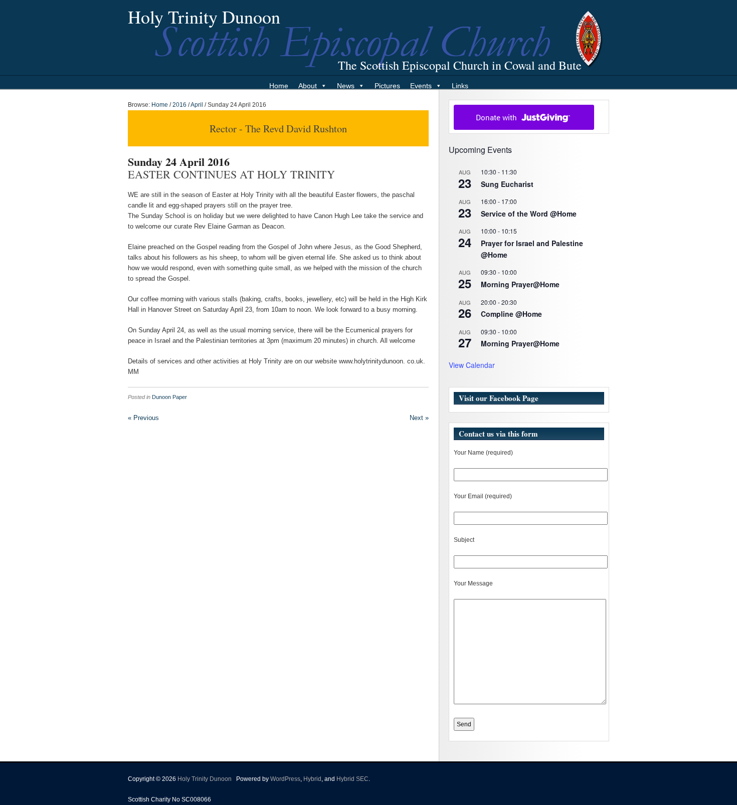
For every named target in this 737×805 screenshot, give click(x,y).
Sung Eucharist (507, 184)
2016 (179, 104)
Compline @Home (511, 314)
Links (460, 86)
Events (421, 86)
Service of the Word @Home (529, 214)
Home (278, 86)
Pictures (387, 86)
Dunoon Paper (169, 397)
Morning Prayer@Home (520, 284)
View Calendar (472, 365)
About (307, 86)
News (345, 86)
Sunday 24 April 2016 (179, 161)
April (197, 104)
